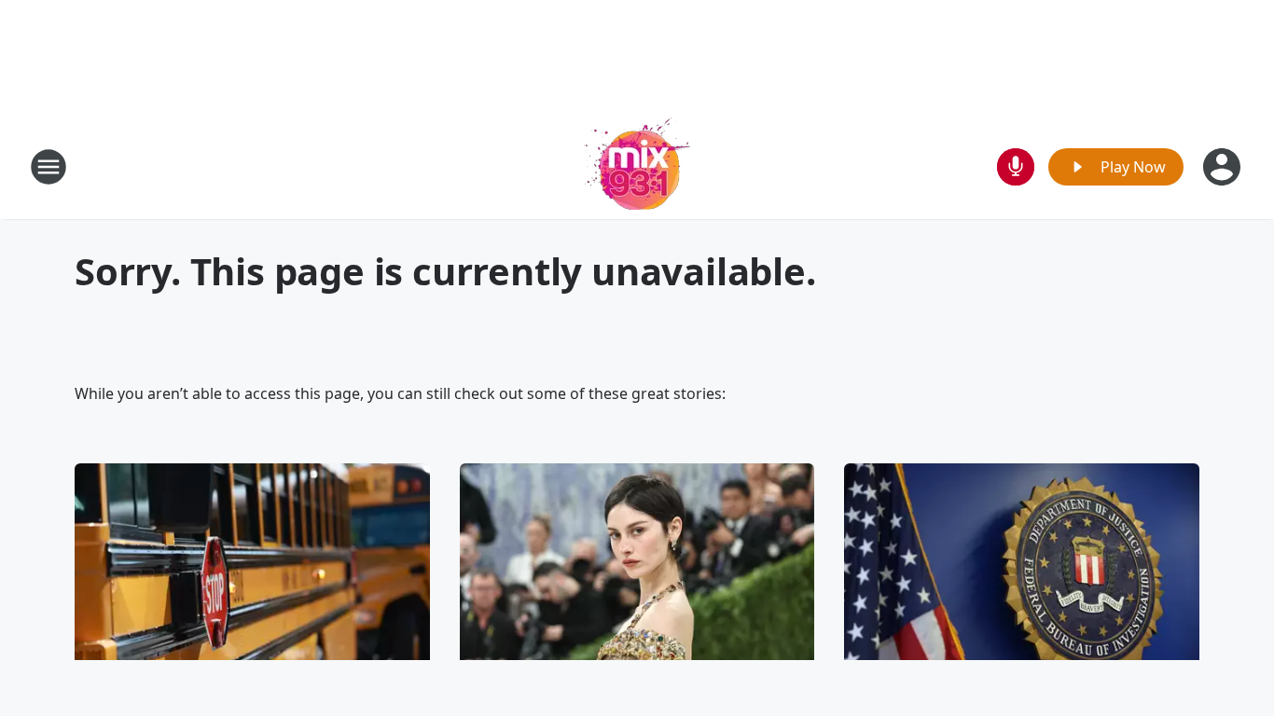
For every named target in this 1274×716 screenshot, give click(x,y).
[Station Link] (637, 166)
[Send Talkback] (1015, 167)
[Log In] (1223, 167)
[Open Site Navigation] (48, 167)
